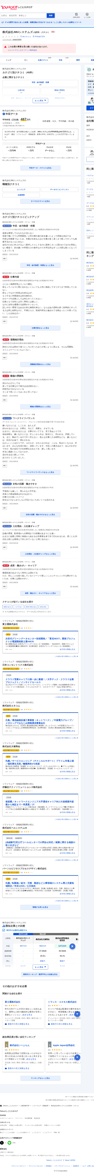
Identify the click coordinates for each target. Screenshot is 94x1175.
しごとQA (87, 17)
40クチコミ (26, 37)
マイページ (19, 1118)
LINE (14, 1143)
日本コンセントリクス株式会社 (17, 665)
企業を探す (76, 17)
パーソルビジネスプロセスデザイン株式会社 (24, 868)
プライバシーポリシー (18, 1166)
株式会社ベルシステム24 (14, 828)
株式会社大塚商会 (11, 746)
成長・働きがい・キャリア (23, 565)
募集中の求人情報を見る (18, 1024)
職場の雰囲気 (17, 376)
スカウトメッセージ (6, 1118)
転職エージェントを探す (52, 1125)
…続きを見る (26, 1015)
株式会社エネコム (11, 705)
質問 (78, 60)
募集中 (42, 961)
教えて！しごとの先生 (7, 1132)
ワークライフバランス (24, 418)
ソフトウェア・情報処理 (40, 1106)
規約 (49, 1166)
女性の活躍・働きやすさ (25, 484)
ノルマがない (18, 607)
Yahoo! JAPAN (70, 1160)
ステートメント (62, 1166)
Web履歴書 (28, 1118)
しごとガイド (36, 1132)
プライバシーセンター (36, 1166)
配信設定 (37, 1118)
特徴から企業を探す (16, 1125)
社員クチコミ (44, 59)
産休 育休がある (31, 607)
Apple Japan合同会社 (64, 1045)
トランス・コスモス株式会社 (62, 1002)
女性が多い (43, 607)
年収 (64, 59)
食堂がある (7, 607)
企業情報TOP (25, 1106)
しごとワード (47, 1132)
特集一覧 (57, 1132)
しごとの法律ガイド (23, 1132)
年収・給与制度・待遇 (24, 226)
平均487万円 (40, 37)
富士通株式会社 (10, 624)
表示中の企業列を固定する (16, 930)
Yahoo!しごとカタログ (10, 1106)
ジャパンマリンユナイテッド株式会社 (22, 50)
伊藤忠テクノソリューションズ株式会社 (22, 787)
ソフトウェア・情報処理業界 (12, 39)
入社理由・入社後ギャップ (26, 526)
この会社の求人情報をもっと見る (66, 656)
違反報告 (75, 258)
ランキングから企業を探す (33, 1125)
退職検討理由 (17, 339)
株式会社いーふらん (20, 1045)
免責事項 (76, 1166)
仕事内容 (14, 277)
